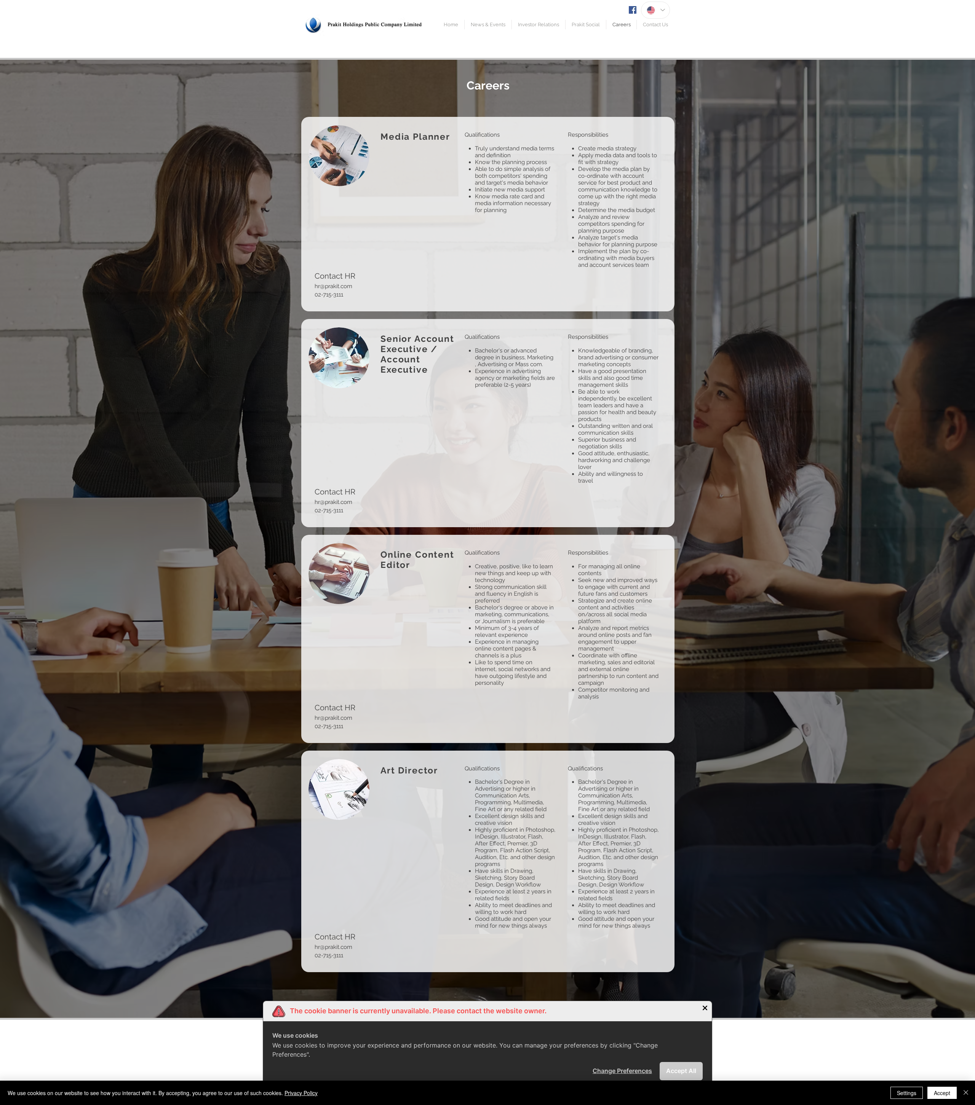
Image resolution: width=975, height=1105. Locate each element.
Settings (906, 1093)
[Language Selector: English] (655, 10)
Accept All (681, 1071)
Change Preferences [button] (622, 1071)
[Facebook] (632, 10)
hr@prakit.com (333, 286)
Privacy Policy (301, 1093)
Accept (942, 1093)
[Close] (965, 1093)
